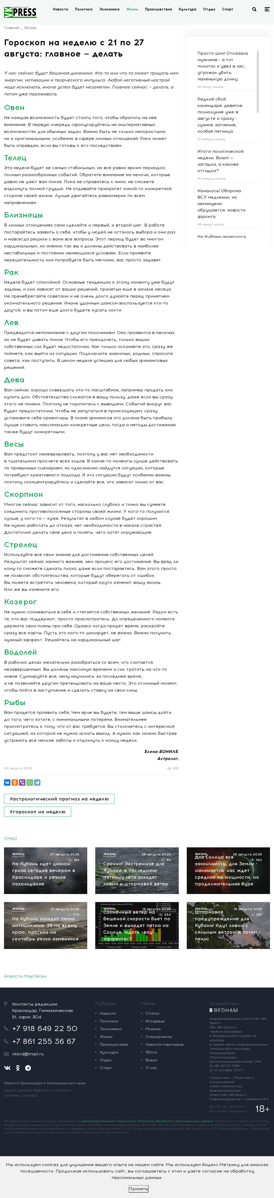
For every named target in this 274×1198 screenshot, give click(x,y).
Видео (151, 1060)
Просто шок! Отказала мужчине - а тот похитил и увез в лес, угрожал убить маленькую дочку (222, 66)
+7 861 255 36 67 (43, 1041)
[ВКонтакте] (7, 782)
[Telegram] (37, 782)
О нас (151, 1068)
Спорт (227, 9)
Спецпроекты (159, 1036)
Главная (11, 27)
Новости (60, 9)
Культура (187, 9)
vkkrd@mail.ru (28, 1053)
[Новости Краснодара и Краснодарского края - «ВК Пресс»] (20, 12)
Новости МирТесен (25, 976)
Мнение (153, 1029)
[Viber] (22, 782)
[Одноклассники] (15, 782)
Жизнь (132, 9)
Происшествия (158, 9)
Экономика (109, 9)
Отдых (209, 9)
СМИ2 (10, 838)
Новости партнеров (165, 1044)
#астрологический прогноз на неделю (59, 799)
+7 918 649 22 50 (45, 1028)
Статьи (152, 1013)
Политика (84, 9)
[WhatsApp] (29, 782)
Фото (151, 1052)
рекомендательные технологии (108, 1121)
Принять (138, 1188)
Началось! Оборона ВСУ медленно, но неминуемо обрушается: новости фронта (221, 203)
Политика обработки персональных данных (175, 1121)
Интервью (155, 1021)
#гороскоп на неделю (38, 812)
